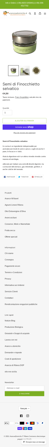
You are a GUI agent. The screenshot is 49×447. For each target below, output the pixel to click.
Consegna (9, 260)
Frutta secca (10, 230)
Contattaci (9, 298)
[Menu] (44, 13)
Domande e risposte (13, 353)
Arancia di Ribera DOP (14, 365)
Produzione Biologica (14, 327)
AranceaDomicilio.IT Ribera (19, 436)
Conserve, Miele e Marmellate (17, 224)
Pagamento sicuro (12, 266)
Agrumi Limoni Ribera (14, 205)
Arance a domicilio (12, 346)
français (23, 408)
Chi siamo (9, 253)
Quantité (6, 108)
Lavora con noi (11, 340)
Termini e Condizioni (13, 272)
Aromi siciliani (11, 218)
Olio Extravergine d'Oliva (15, 211)
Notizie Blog (10, 321)
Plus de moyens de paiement (24, 133)
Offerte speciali (11, 237)
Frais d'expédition (22, 97)
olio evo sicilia (11, 372)
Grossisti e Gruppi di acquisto (17, 333)
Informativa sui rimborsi (14, 285)
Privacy (8, 279)
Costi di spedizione (13, 359)
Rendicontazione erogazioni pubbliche (21, 304)
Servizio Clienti (11, 292)
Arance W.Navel (11, 199)
